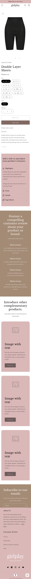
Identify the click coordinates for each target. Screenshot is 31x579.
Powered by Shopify (18, 578)
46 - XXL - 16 (17, 89)
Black (4, 104)
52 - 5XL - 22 (6, 97)
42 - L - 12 (16, 85)
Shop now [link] (10, 365)
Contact (5, 537)
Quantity (3, 108)
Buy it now (15, 122)
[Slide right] (19, 58)
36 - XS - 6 (6, 81)
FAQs (4, 548)
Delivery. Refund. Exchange (11, 544)
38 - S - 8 (15, 81)
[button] (2, 5)
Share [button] (4, 147)
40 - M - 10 (6, 85)
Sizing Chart (6, 540)
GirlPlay (13, 578)
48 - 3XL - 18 (6, 93)
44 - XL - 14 (6, 89)
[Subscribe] (25, 506)
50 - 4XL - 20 (18, 93)
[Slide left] (12, 58)
